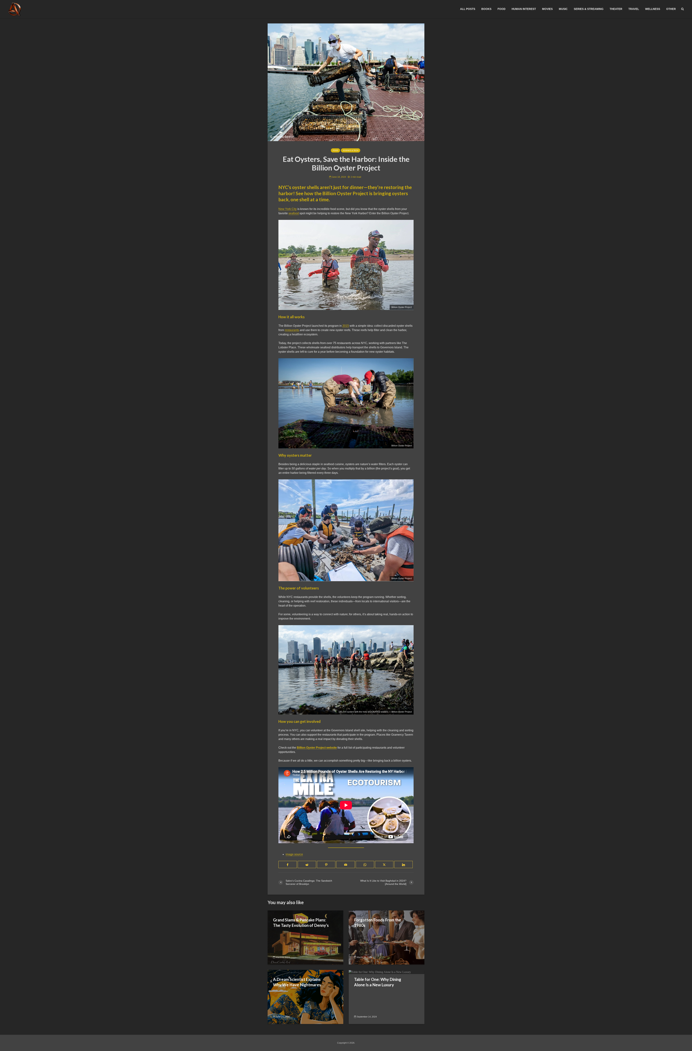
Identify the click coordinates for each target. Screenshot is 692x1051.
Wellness (652, 8)
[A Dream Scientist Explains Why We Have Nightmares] (305, 996)
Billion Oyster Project (401, 307)
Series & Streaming (589, 8)
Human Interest (524, 8)
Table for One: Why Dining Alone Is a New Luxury (377, 982)
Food (501, 8)
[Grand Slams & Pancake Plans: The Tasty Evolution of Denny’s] (305, 937)
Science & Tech (350, 150)
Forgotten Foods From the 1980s (377, 922)
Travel (633, 8)
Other (671, 8)
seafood (294, 213)
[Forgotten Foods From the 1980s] (386, 937)
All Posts (467, 8)
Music (563, 8)
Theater (616, 8)
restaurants (292, 330)
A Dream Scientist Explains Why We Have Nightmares (297, 982)
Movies (547, 8)
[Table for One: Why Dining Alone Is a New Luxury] (380, 971)
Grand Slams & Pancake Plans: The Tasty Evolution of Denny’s (301, 922)
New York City (287, 208)
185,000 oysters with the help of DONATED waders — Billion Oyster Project (375, 712)
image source (294, 854)
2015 (345, 325)
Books (486, 8)
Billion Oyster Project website (317, 747)
